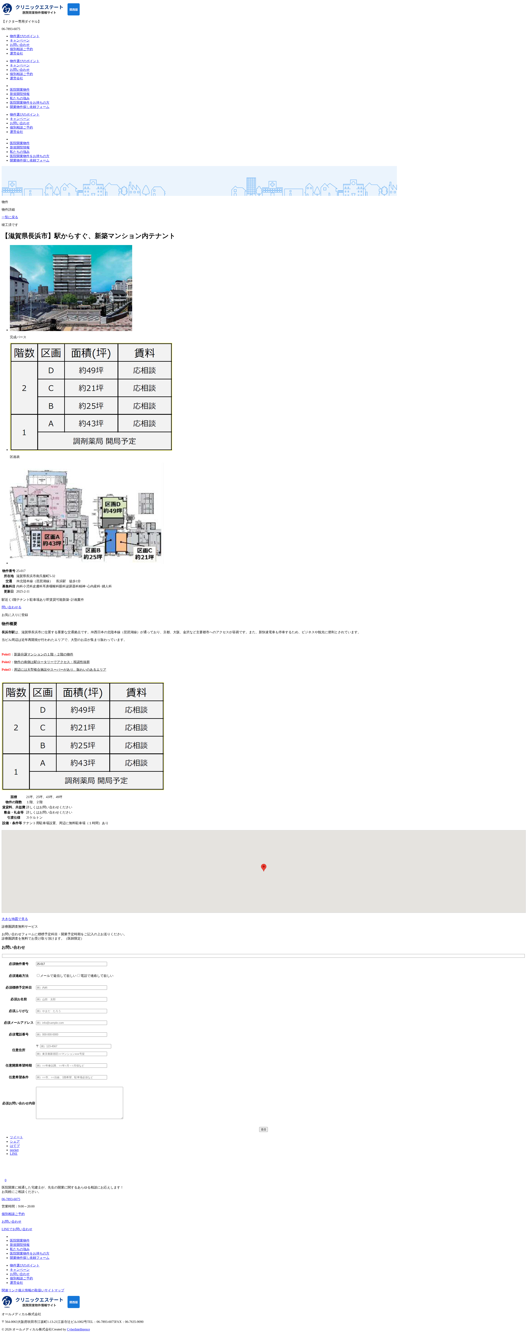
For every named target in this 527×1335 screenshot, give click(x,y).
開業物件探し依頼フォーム (29, 107)
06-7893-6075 (11, 1199)
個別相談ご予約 (21, 49)
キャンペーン (20, 40)
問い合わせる (11, 607)
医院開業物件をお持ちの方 (29, 102)
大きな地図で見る (15, 919)
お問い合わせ (20, 44)
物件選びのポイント (25, 36)
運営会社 (16, 53)
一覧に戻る (10, 217)
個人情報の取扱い (31, 1290)
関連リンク (10, 1290)
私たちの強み (20, 98)
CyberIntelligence (78, 1329)
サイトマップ (54, 1290)
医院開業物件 (20, 89)
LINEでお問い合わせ (17, 1229)
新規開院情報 (20, 94)
